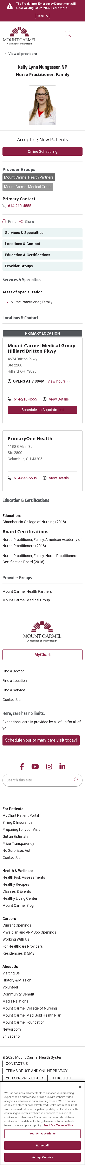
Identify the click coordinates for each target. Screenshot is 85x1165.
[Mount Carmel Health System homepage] (19, 44)
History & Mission (16, 980)
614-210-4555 (19, 206)
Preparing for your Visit (21, 829)
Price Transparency (18, 843)
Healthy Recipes (15, 884)
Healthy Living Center (19, 898)
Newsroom (11, 1029)
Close (40, 16)
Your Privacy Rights (25, 1078)
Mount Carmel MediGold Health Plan (31, 1015)
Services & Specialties (24, 232)
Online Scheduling (42, 151)
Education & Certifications (27, 255)
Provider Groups (19, 266)
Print (11, 221)
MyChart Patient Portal (20, 815)
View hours (57, 381)
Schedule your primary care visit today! (41, 740)
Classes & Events (16, 891)
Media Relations (15, 1001)
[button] (79, 32)
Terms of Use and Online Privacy (36, 1071)
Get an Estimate (15, 836)
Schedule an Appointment (42, 410)
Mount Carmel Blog (18, 905)
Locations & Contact (22, 244)
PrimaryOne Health (30, 438)
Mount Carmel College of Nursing (29, 1008)
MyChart (42, 654)
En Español (11, 1036)
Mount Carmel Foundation (23, 1022)
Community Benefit (18, 994)
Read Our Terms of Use (58, 1125)
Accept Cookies (42, 1157)
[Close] (80, 1087)
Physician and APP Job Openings (29, 932)
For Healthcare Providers (22, 946)
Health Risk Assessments (23, 877)
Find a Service (13, 690)
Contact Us (11, 699)
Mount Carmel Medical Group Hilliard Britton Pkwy (41, 348)
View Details (58, 399)
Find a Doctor (13, 671)
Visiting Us (11, 973)
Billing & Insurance (17, 822)
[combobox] (42, 780)
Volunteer (10, 987)
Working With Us (15, 939)
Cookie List (61, 1078)
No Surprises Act (16, 850)
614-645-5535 (25, 478)
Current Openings (16, 925)
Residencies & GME (18, 953)
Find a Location (14, 680)
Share (29, 221)
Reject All (42, 1145)
